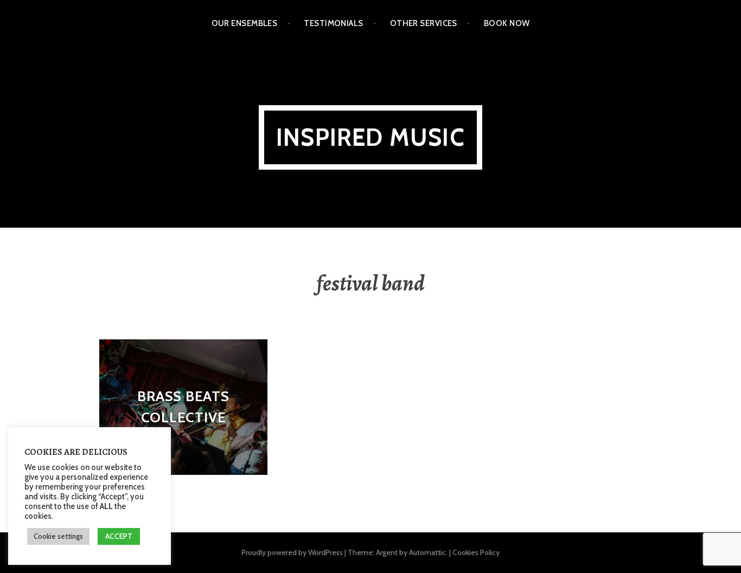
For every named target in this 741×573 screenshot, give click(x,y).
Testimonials (333, 23)
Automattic (427, 552)
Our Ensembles (245, 23)
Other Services (423, 23)
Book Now (507, 23)
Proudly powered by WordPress (292, 552)
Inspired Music (370, 137)
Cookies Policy (476, 552)
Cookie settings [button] (58, 536)
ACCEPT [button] (118, 536)
